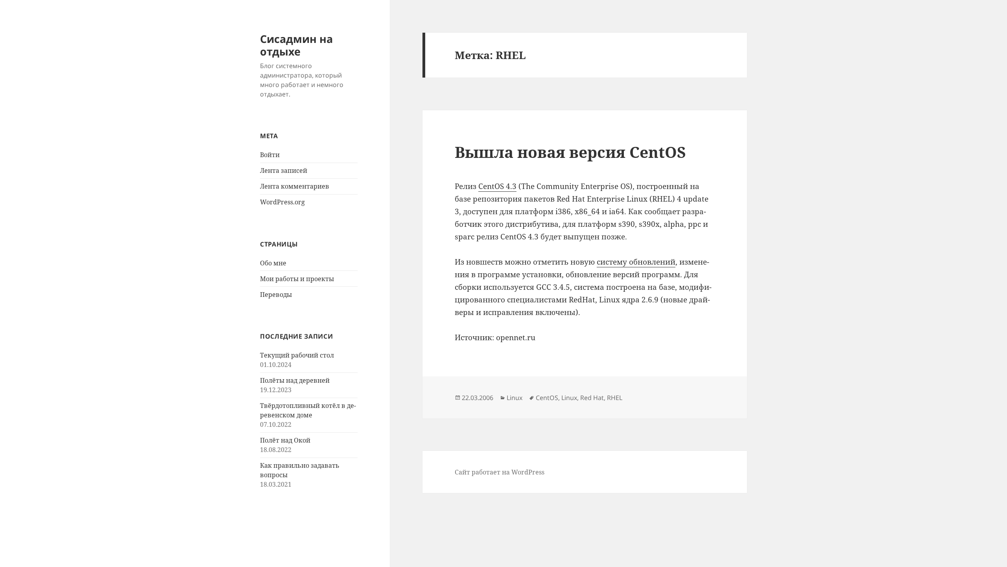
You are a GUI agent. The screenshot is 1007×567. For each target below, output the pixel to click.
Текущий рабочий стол (297, 355)
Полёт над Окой (285, 440)
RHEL (614, 397)
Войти (270, 154)
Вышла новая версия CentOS (570, 151)
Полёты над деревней (295, 380)
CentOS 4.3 (497, 186)
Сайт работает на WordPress (499, 472)
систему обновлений (636, 262)
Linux (514, 397)
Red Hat (592, 397)
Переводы (276, 294)
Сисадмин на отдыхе (296, 45)
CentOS (547, 397)
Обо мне (273, 263)
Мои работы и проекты (297, 278)
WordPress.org (282, 202)
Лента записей (283, 170)
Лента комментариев (294, 186)
